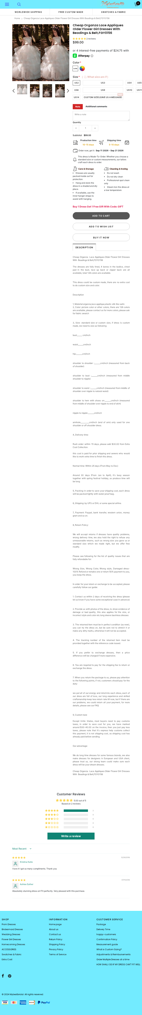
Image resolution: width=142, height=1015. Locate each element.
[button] (79, 38)
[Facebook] (3, 976)
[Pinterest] (9, 976)
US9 (103, 90)
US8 (76, 90)
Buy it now (101, 237)
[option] (28, 12)
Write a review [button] (71, 836)
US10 (129, 90)
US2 (76, 82)
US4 (129, 82)
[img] (18, 857)
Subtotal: (77, 135)
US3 (103, 82)
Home (17, 18)
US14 (76, 97)
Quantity (77, 122)
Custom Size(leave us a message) (103, 97)
